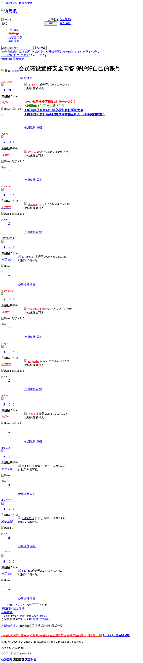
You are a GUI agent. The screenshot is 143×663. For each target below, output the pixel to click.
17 (8, 55)
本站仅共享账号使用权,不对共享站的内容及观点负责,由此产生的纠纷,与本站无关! (51, 635)
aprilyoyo (6, 81)
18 (11, 55)
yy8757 (5, 133)
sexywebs (6, 343)
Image (14, 615)
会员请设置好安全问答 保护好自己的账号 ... (73, 51)
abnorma (6, 186)
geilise (4, 395)
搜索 (36, 47)
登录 (35, 619)
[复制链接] (26, 77)
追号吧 (5, 51)
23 (25, 55)
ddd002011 (7, 447)
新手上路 (7, 259)
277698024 (7, 238)
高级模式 (7, 612)
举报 (39, 127)
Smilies (43, 615)
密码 (4, 23)
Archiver (107, 635)
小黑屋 (117, 635)
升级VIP (13, 33)
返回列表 (7, 59)
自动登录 (53, 19)
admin (15, 70)
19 (14, 55)
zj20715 (5, 552)
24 (28, 55)
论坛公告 (38, 51)
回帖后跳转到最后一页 (49, 625)
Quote (27, 615)
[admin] (2, 70)
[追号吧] (9, 11)
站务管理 (24, 51)
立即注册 (65, 23)
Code (35, 615)
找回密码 (65, 19)
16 (9, 194)
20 (16, 55)
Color (7, 615)
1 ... (3, 55)
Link (21, 615)
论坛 (13, 30)
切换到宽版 (26, 3)
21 (19, 55)
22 (22, 55)
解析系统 (14, 41)
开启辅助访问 (9, 3)
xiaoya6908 (7, 290)
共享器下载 (15, 37)
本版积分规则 (9, 625)
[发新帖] (18, 59)
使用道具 (30, 127)
